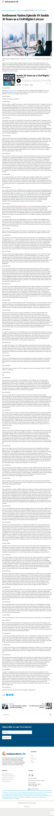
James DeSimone (29, 59)
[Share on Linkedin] (12, 695)
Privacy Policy (27, 806)
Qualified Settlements (7, 773)
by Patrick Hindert (40, 10)
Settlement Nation (13, 90)
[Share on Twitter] (10, 695)
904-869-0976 (33, 785)
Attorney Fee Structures (8, 777)
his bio (26, 105)
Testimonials (34, 758)
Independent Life (11, 1)
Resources (20, 10)
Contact (33, 762)
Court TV (13, 239)
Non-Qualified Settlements (8, 775)
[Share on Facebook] (7, 695)
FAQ (32, 760)
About (32, 754)
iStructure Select (6, 781)
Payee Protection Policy (7, 779)
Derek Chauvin (23, 193)
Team (32, 756)
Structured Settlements (9, 10)
